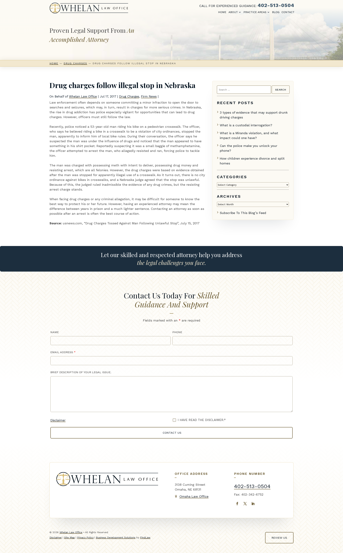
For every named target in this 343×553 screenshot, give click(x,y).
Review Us (279, 537)
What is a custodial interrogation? (246, 125)
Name (54, 332)
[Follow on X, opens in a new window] (245, 503)
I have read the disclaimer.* (202, 420)
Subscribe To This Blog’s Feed (243, 213)
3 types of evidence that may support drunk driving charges (254, 115)
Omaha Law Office (193, 496)
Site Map (69, 537)
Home (222, 12)
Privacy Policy (85, 537)
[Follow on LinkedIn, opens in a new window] (253, 503)
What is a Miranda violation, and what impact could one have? (249, 135)
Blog (275, 12)
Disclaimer (58, 420)
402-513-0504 (276, 5)
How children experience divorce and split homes (252, 161)
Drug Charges (129, 96)
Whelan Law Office (83, 96)
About (233, 12)
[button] (337, 547)
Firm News (149, 96)
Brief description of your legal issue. (80, 372)
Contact (288, 12)
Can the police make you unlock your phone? (248, 148)
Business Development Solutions (115, 537)
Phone (177, 332)
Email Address (63, 352)
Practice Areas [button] (254, 12)
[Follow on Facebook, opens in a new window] (237, 503)
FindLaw (145, 537)
